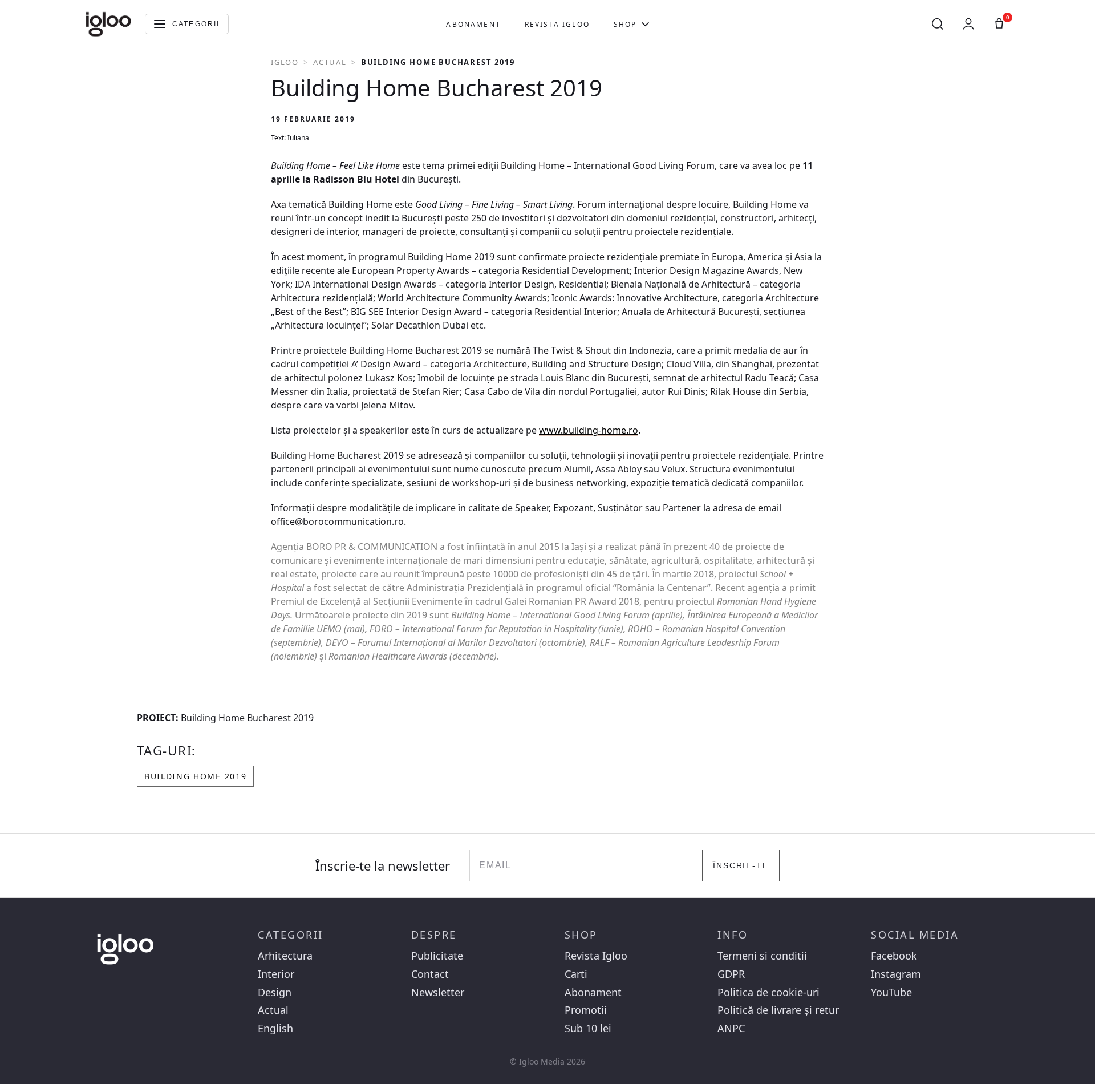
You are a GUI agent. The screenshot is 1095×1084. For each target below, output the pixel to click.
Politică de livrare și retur (778, 1010)
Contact (430, 974)
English (275, 1028)
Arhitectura (285, 955)
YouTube (891, 992)
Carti (576, 974)
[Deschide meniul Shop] (645, 24)
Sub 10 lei (588, 1028)
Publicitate (437, 955)
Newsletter (437, 992)
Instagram (896, 974)
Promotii (586, 1010)
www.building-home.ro (588, 430)
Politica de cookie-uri (768, 992)
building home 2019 (195, 776)
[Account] (968, 24)
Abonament (473, 24)
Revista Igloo (557, 24)
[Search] (937, 24)
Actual (330, 62)
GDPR (731, 974)
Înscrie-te (741, 865)
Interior (276, 974)
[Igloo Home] (108, 24)
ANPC (731, 1028)
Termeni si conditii (762, 955)
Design (274, 992)
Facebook (894, 955)
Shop (625, 24)
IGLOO (285, 62)
